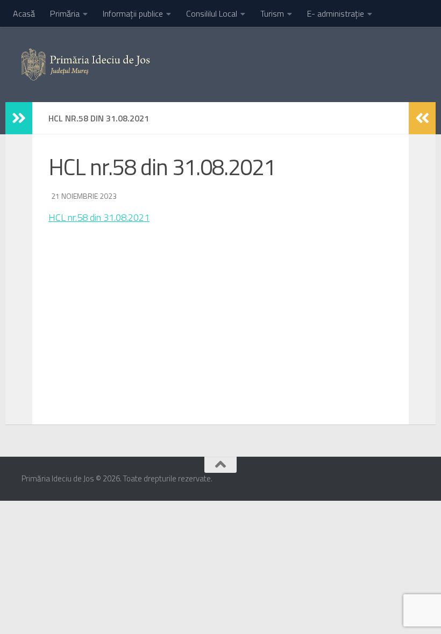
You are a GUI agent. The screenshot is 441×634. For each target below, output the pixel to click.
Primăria (65, 13)
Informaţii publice (133, 13)
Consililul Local (211, 13)
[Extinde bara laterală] (18, 118)
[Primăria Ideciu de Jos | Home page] (86, 64)
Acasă (24, 13)
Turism (272, 13)
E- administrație (335, 13)
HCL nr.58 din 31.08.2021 (99, 217)
